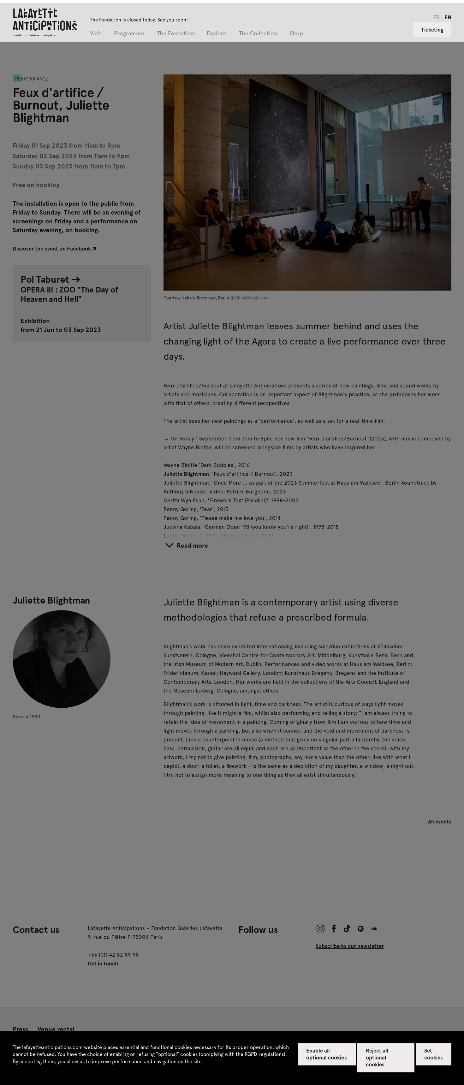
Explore (216, 33)
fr (436, 17)
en (447, 17)
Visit (95, 33)
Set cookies (433, 1054)
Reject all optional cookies (377, 1057)
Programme (129, 33)
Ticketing (432, 29)
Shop (296, 33)
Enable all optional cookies (326, 1054)
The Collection (258, 33)
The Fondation (175, 33)
